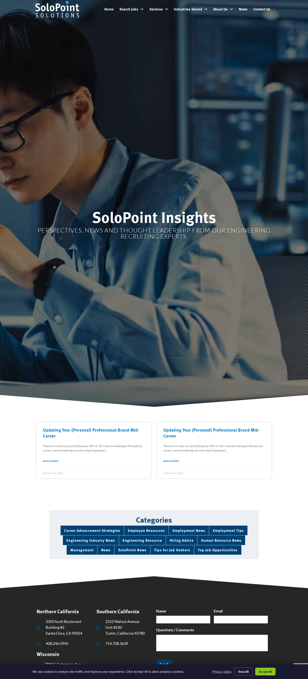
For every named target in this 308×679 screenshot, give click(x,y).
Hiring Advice (182, 540)
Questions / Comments (175, 630)
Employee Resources (146, 530)
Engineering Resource (142, 540)
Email (220, 611)
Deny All (243, 671)
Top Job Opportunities (218, 549)
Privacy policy (222, 671)
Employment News (189, 530)
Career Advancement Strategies (92, 530)
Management (82, 549)
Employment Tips (228, 530)
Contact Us (263, 10)
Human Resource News (221, 540)
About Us (224, 10)
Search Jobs (132, 10)
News (244, 10)
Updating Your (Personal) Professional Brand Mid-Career (91, 433)
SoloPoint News (132, 549)
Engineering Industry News (90, 540)
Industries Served (192, 10)
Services (160, 10)
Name (162, 611)
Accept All (265, 671)
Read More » (51, 461)
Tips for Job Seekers (172, 549)
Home (110, 10)
